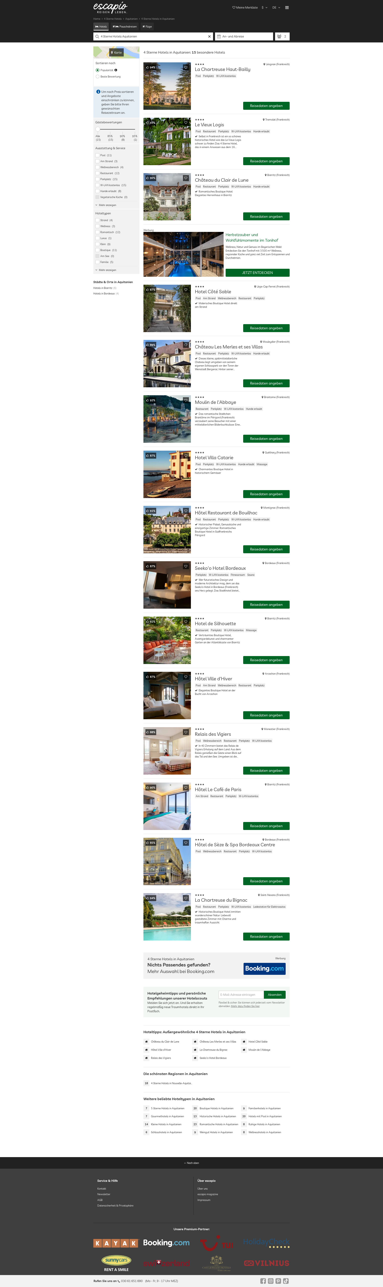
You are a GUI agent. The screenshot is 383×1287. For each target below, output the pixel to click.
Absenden (275, 995)
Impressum (203, 1199)
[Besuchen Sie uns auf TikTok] (286, 1281)
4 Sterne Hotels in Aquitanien (158, 18)
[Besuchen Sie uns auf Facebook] (263, 1281)
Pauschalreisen (128, 26)
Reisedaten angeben (266, 105)
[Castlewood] (216, 1263)
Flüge (149, 26)
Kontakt (101, 1188)
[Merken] (186, 67)
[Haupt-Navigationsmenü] (287, 8)
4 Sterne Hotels (113, 18)
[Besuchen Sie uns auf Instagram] (270, 1281)
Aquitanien (131, 18)
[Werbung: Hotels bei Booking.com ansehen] (265, 969)
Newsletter (103, 1194)
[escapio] (110, 7)
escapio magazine (207, 1194)
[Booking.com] (166, 1243)
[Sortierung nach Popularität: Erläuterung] (115, 70)
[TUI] (216, 1243)
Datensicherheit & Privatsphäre (115, 1205)
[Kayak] (116, 1243)
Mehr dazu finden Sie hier (245, 1006)
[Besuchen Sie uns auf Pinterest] (278, 1281)
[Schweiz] (166, 1263)
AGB (100, 1199)
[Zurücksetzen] (209, 36)
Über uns (202, 1188)
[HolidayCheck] (267, 1243)
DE (274, 7)
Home (96, 18)
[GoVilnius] (267, 1263)
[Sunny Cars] (116, 1263)
